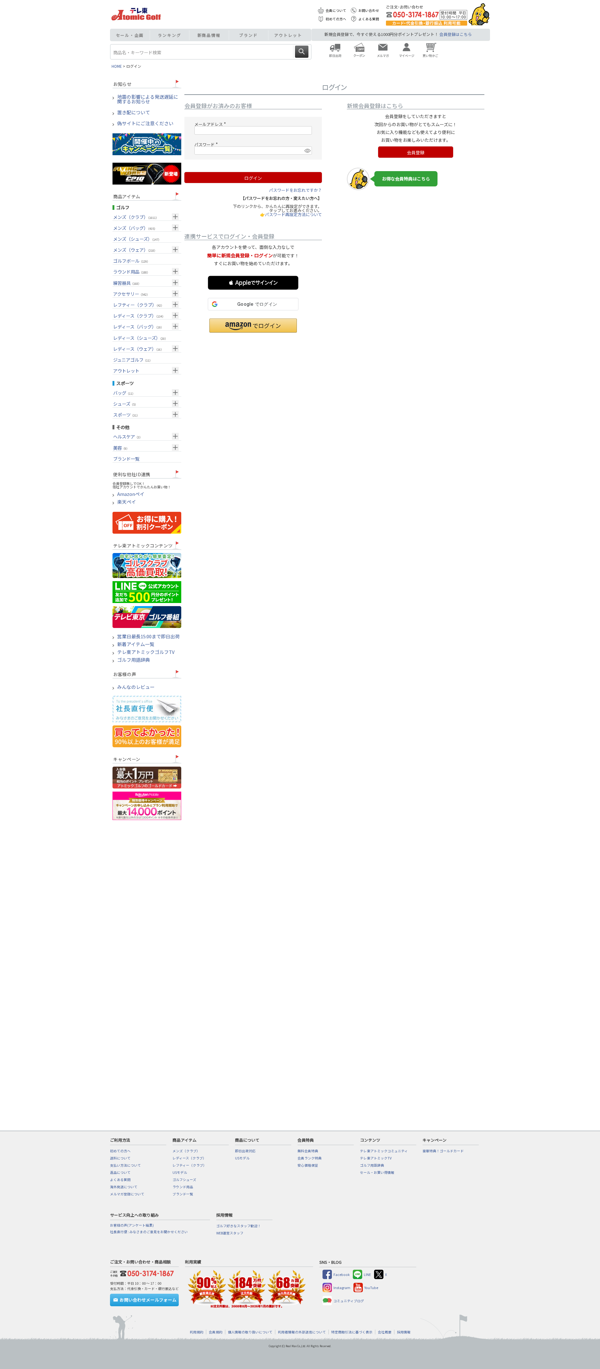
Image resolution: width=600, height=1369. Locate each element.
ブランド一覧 (126, 458)
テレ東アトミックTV (376, 1158)
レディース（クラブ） (139, 315)
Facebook (341, 1274)
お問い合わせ (368, 10)
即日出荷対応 (245, 1151)
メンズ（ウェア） (135, 249)
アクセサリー (131, 293)
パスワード (207, 144)
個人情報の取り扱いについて (250, 1332)
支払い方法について (125, 1165)
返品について (120, 1172)
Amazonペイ (130, 494)
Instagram (341, 1287)
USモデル (179, 1172)
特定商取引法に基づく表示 (351, 1332)
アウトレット (288, 35)
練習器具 (127, 282)
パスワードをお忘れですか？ (295, 190)
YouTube (371, 1287)
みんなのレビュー (136, 687)
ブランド (248, 35)
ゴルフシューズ (184, 1179)
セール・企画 (130, 35)
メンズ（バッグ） (135, 228)
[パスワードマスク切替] (307, 150)
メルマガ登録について (127, 1194)
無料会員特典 (308, 1151)
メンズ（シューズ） (137, 238)
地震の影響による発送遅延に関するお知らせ (147, 99)
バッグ (124, 392)
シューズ (125, 403)
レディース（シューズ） (140, 337)
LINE (367, 1274)
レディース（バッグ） (138, 326)
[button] (253, 283)
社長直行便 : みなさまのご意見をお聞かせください (149, 1231)
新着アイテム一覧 (135, 644)
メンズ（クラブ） (135, 217)
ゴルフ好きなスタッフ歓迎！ (238, 1225)
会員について (336, 10)
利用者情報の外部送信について (302, 1332)
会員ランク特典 (310, 1158)
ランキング (169, 35)
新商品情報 (209, 35)
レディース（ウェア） (138, 348)
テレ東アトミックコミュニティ (384, 1151)
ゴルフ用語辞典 (133, 660)
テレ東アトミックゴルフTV (146, 652)
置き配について (133, 112)
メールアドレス (211, 124)
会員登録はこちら (455, 34)
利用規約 (196, 1332)
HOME (117, 66)
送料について (120, 1158)
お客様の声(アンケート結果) (132, 1225)
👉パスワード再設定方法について (291, 214)
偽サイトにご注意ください (145, 123)
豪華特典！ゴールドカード (443, 1151)
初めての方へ (336, 19)
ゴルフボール (131, 260)
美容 (121, 447)
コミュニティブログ (348, 1300)
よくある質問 (368, 19)
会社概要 (385, 1332)
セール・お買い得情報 (377, 1172)
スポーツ (126, 414)
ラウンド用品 (131, 271)
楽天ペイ (126, 502)
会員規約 (215, 1332)
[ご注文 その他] (146, 1272)
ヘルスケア (127, 436)
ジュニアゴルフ (132, 359)
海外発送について (124, 1186)
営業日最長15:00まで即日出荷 (148, 636)
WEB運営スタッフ (229, 1233)
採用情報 (404, 1332)
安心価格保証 (308, 1165)
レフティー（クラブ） (138, 304)
